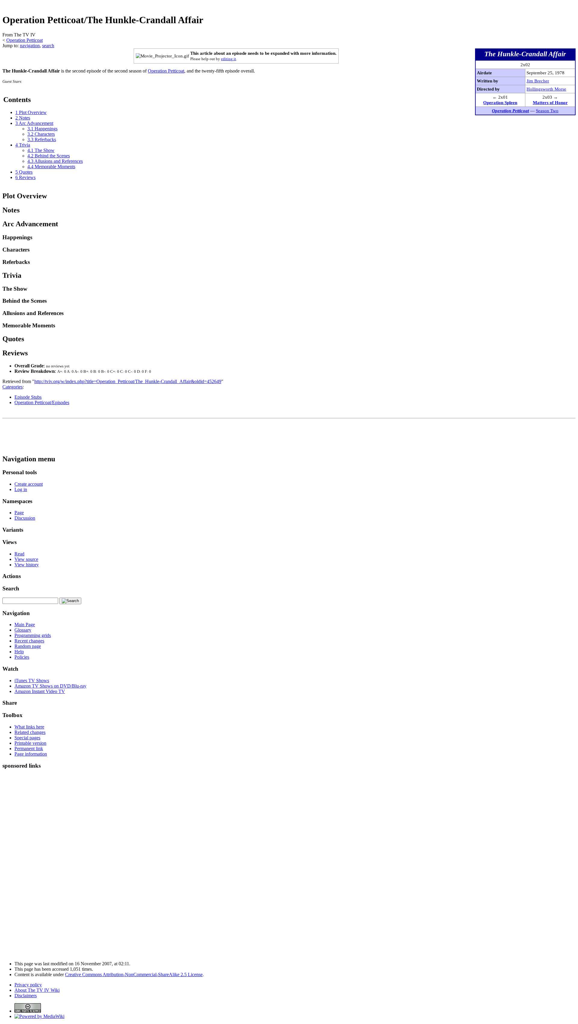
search (48, 45)
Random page (27, 646)
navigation (30, 45)
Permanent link (28, 748)
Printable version (30, 743)
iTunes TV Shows (31, 680)
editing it (228, 59)
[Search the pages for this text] (70, 601)
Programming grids (32, 635)
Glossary (22, 630)
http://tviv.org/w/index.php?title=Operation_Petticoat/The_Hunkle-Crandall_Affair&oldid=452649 (127, 381)
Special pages (27, 737)
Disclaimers (25, 995)
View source (26, 559)
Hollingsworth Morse (546, 88)
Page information (30, 753)
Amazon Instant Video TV (39, 691)
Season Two (547, 110)
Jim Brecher (538, 80)
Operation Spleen (500, 102)
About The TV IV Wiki (37, 990)
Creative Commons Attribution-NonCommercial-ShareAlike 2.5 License (134, 974)
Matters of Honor (550, 102)
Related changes (29, 732)
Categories (12, 386)
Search (10, 588)
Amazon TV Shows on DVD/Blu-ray (50, 685)
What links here (29, 726)
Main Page (24, 624)
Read (19, 553)
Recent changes (29, 640)
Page (19, 512)
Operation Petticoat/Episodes (41, 402)
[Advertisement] (466, 4)
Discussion (24, 518)
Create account (28, 484)
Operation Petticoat (24, 40)
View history (26, 564)
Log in (20, 489)
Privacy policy (28, 984)
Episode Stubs (28, 397)
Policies (21, 657)
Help (19, 651)
